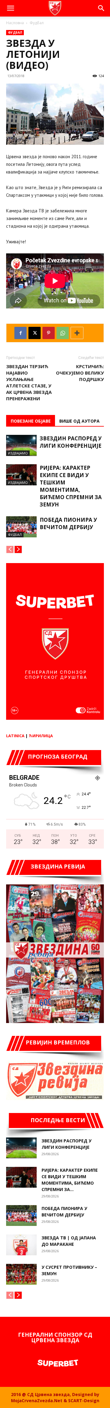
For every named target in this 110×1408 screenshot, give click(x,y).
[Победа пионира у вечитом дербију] (21, 526)
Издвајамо (18, 453)
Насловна (15, 22)
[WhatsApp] (63, 333)
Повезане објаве (31, 421)
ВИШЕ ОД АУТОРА (79, 421)
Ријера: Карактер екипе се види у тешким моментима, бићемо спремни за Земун (71, 486)
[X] (34, 333)
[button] (10, 8)
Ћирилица (41, 735)
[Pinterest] (48, 333)
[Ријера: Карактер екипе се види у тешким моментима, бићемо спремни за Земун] (21, 474)
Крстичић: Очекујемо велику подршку (80, 372)
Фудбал (37, 22)
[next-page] (18, 549)
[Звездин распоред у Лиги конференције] (21, 445)
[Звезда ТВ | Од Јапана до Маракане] (21, 1245)
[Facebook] (20, 333)
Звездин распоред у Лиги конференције (70, 442)
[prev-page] (10, 549)
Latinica (15, 735)
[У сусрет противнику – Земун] (21, 1274)
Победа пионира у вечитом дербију (68, 523)
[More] (77, 333)
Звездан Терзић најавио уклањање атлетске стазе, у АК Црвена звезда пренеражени (29, 382)
